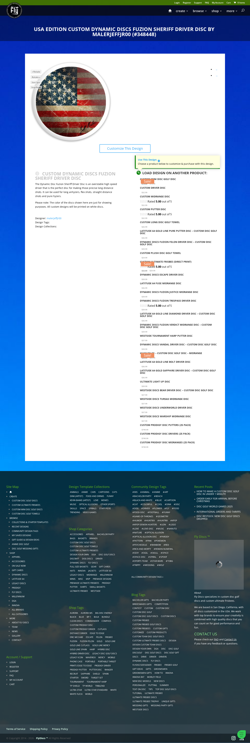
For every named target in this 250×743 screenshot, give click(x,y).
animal (145, 492)
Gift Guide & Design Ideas (25, 539)
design (172, 640)
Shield (96, 673)
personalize (139, 685)
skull (155, 552)
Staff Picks (105, 508)
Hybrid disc (104, 649)
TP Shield (75, 685)
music (73, 504)
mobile (111, 657)
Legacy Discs (19, 583)
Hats (72, 570)
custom (148, 608)
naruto (172, 528)
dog (136, 508)
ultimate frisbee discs (144, 697)
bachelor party (160, 600)
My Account (217, 3)
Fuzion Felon (87, 641)
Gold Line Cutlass (80, 645)
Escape (89, 637)
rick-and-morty (142, 549)
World (88, 694)
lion (163, 524)
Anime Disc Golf (20, 544)
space (165, 552)
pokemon (161, 540)
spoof (164, 557)
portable (90, 661)
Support (198, 3)
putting (152, 685)
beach (159, 496)
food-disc (139, 512)
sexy (136, 552)
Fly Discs (16, 592)
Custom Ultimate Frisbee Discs (149, 640)
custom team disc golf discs (148, 636)
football (154, 512)
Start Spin (36, 82)
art (166, 492)
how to (159, 672)
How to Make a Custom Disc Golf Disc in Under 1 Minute (218, 492)
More (230, 11)
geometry (162, 516)
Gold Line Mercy (101, 645)
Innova (16, 605)
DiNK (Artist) (76, 496)
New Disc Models (141, 681)
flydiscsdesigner (141, 664)
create (180, 11)
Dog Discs (87, 558)
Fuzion (73, 641)
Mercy (101, 657)
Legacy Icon (76, 657)
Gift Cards (17, 570)
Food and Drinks (95, 496)
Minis (73, 578)
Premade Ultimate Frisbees (84, 583)
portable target (107, 661)
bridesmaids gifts (142, 604)
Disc (163, 648)
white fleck (76, 694)
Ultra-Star (76, 690)
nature (138, 532)
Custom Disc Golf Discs (25, 500)
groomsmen (160, 669)
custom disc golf (142, 612)
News (15, 631)
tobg (170, 561)
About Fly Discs (20, 622)
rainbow (156, 544)
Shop (215, 11)
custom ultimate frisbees (220, 600)
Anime (84, 492)
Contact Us (230, 639)
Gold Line (110, 641)
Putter (73, 586)
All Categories (20, 614)
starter (74, 677)
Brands (93, 538)
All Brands (18, 609)
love (136, 528)
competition (161, 604)
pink (149, 540)
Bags (72, 538)
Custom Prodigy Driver (82, 629)
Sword (84, 677)
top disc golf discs (165, 689)
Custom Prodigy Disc (81, 625)
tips (151, 689)
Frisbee (158, 664)
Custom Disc (163, 608)
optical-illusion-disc (145, 536)
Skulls (73, 508)
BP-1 (89, 616)
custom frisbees (141, 628)
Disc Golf (174, 648)
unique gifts (168, 701)
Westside (96, 591)
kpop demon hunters (145, 524)
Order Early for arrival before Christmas (217, 500)
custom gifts (160, 628)
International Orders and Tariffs (219, 511)
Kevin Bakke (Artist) (80, 500)
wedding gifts (140, 705)
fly (167, 508)
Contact (16, 640)
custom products (157, 632)
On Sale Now (19, 565)
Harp (92, 649)
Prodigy (16, 587)
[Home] (169, 12)
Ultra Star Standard (96, 690)
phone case (76, 661)
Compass (106, 621)
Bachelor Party (105, 534)
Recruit (74, 673)
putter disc (95, 669)
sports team (141, 561)
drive (144, 656)
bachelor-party (142, 496)
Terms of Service (15, 729)
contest (137, 608)
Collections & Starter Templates (30, 522)
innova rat (138, 677)
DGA (14, 600)
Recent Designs (20, 526)
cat (136, 504)
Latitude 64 (18, 578)
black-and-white (143, 500)
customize (138, 632)
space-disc (140, 557)
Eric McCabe (76, 637)
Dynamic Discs (20, 574)
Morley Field (154, 677)
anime (157, 492)
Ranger (109, 669)
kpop (174, 520)
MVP (88, 578)
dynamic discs (140, 660)
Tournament (77, 681)
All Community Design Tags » (147, 576)
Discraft (74, 558)
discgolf (137, 652)
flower (158, 508)
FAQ (207, 3)
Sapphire (85, 673)
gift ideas (137, 669)
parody (165, 536)
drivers (163, 656)
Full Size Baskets (79, 566)
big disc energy (103, 613)
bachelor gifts (140, 600)
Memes (105, 500)
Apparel (16, 557)
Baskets (82, 538)
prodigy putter (78, 669)
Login (177, 3)
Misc (80, 578)
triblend (100, 685)
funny (166, 512)
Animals (74, 492)
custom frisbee (140, 620)
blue (81, 616)
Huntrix (163, 520)
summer (164, 685)
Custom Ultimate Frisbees (26, 505)
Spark (106, 673)
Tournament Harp (97, 681)
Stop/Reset (36, 87)
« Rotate (36, 71)
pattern (138, 540)
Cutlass (102, 629)
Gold (99, 641)
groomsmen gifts (142, 672)
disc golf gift (171, 652)
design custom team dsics (147, 644)
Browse (198, 11)
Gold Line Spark (78, 649)
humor (138, 520)
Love (96, 500)
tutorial (137, 693)
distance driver (78, 633)
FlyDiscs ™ (42, 738)
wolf (161, 565)
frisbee (109, 637)
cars (93, 492)
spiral (153, 557)
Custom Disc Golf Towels (26, 513)
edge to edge (97, 633)
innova (169, 672)
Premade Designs (102, 578)
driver (146, 508)
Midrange (92, 574)
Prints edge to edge (81, 665)
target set (97, 677)
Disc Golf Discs (107, 554)
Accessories (18, 561)
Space (83, 508)
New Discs (159, 681)
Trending (75, 512)
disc (177, 504)
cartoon (171, 500)
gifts (148, 669)
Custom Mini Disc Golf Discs (27, 509)
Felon (99, 637)
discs (135, 656)
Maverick (91, 657)
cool (159, 504)
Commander (92, 621)
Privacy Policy (60, 729)
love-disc (148, 528)
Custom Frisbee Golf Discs (146, 624)
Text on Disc (139, 689)
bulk (96, 616)
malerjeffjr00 (54, 218)
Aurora (74, 613)
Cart (229, 3)
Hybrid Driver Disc (80, 653)
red (167, 544)
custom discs (168, 616)
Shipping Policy (39, 729)
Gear (93, 566)
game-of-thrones (143, 516)
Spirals (92, 508)
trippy (137, 565)
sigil (145, 552)
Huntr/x (150, 520)
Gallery (16, 635)
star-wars (157, 561)
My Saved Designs (21, 535)
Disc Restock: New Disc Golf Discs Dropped (218, 517)
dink (168, 504)
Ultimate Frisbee (79, 591)
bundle (106, 616)
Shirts (83, 586)
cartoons (103, 492)
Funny (110, 496)
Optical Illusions (88, 504)
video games (89, 512)
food (176, 508)
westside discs (140, 709)
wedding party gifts (162, 705)
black (73, 616)
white (113, 690)
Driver (99, 558)
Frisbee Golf (171, 664)
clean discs (76, 621)
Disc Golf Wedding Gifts (25, 548)
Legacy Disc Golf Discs (104, 653)
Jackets (92, 570)
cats (114, 492)
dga (156, 648)
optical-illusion (155, 532)
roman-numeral (164, 549)
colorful (147, 504)
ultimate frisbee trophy (145, 701)
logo (173, 524)
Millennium (18, 596)
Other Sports (108, 504)
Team (15, 626)
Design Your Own (79, 554)
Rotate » (36, 77)
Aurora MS (87, 613)
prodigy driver (103, 665)
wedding (149, 565)
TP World (87, 685)
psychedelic (140, 544)
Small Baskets (97, 586)
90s (136, 492)
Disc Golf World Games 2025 (215, 506)
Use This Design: (149, 159)
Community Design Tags (25, 531)
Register (187, 3)
